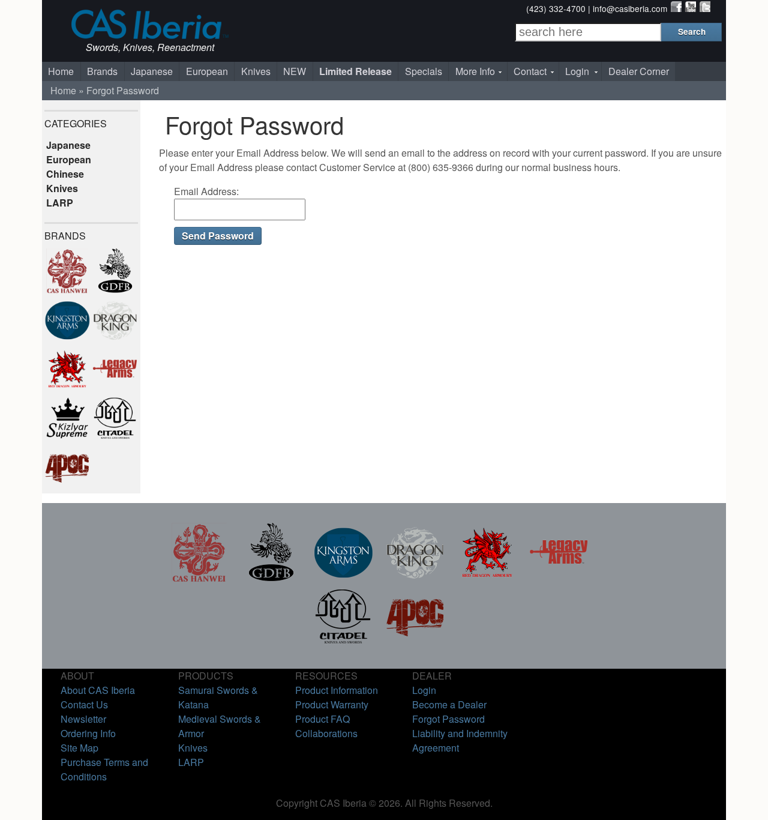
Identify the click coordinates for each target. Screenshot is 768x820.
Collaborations (326, 733)
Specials (423, 71)
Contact (530, 71)
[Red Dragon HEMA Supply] (487, 578)
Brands (102, 71)
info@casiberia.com (630, 8)
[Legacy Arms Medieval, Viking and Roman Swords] (559, 578)
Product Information (336, 690)
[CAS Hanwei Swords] (199, 578)
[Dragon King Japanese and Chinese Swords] (415, 578)
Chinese (65, 174)
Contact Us (84, 704)
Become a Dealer (449, 704)
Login (577, 71)
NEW (294, 71)
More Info (475, 71)
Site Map (79, 748)
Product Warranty (331, 704)
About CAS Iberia (98, 690)
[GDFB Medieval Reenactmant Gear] (271, 578)
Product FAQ (322, 719)
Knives (256, 71)
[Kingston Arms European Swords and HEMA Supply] (343, 578)
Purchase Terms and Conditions (104, 769)
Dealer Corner (638, 71)
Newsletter (83, 719)
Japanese (152, 71)
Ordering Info (88, 733)
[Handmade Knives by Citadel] (343, 642)
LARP (59, 203)
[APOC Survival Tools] (415, 642)
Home (61, 71)
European (207, 71)
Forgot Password (122, 90)
